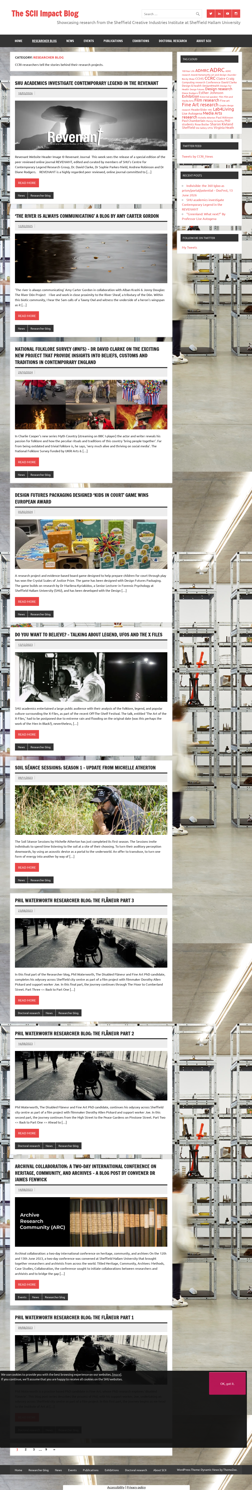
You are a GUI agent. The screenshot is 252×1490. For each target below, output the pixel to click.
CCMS (199, 78)
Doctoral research (173, 41)
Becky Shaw (188, 78)
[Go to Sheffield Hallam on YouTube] (228, 13)
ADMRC (202, 70)
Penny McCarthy (215, 120)
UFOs (210, 127)
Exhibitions (140, 41)
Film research (206, 99)
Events (89, 41)
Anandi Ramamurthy (200, 74)
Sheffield (188, 127)
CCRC (210, 78)
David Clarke (229, 82)
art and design (219, 74)
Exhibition (190, 96)
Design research (218, 88)
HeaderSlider (199, 109)
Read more (27, 183)
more (116, 1374)
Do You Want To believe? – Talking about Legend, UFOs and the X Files (88, 634)
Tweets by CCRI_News (197, 156)
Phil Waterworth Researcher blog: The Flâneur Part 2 (74, 1033)
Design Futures (197, 89)
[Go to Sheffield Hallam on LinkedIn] (219, 13)
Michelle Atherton (206, 117)
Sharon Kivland (221, 124)
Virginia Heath (224, 127)
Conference (213, 82)
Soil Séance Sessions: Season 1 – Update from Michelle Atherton (85, 767)
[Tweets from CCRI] (211, 13)
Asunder (231, 74)
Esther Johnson (211, 92)
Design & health (192, 85)
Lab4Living (223, 108)
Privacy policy (136, 1487)
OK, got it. (227, 1383)
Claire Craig (225, 78)
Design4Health (210, 85)
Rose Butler (202, 124)
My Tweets (189, 247)
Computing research (193, 82)
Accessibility (115, 1487)
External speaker (209, 96)
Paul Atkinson (224, 117)
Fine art (225, 100)
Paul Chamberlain (194, 120)
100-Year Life (188, 71)
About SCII (203, 41)
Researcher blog (44, 41)
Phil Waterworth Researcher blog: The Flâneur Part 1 (74, 1317)
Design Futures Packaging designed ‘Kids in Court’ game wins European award (81, 498)
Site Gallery (201, 127)
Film (221, 96)
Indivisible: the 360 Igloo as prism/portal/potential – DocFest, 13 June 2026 (207, 190)
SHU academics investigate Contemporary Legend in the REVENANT (86, 83)
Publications (113, 41)
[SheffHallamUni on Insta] (236, 13)
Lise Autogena (192, 113)
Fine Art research (200, 104)
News (70, 41)
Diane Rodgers (190, 93)
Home (18, 41)
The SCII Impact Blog (45, 13)
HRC (210, 109)
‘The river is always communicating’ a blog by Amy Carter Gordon (87, 216)
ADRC (217, 69)
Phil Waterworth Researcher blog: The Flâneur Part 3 (74, 900)
